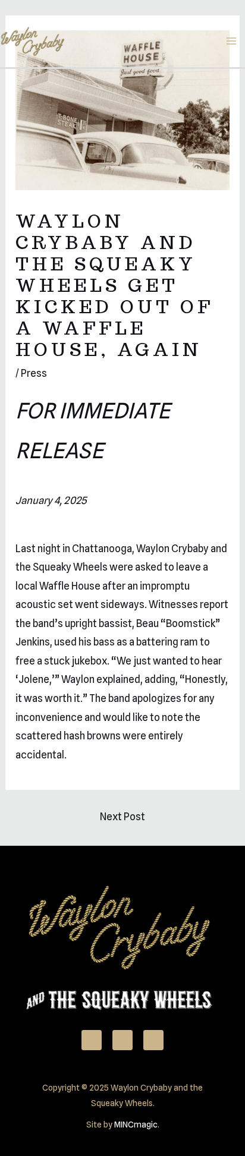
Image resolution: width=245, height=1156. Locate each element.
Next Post (122, 817)
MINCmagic (136, 1124)
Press (34, 373)
